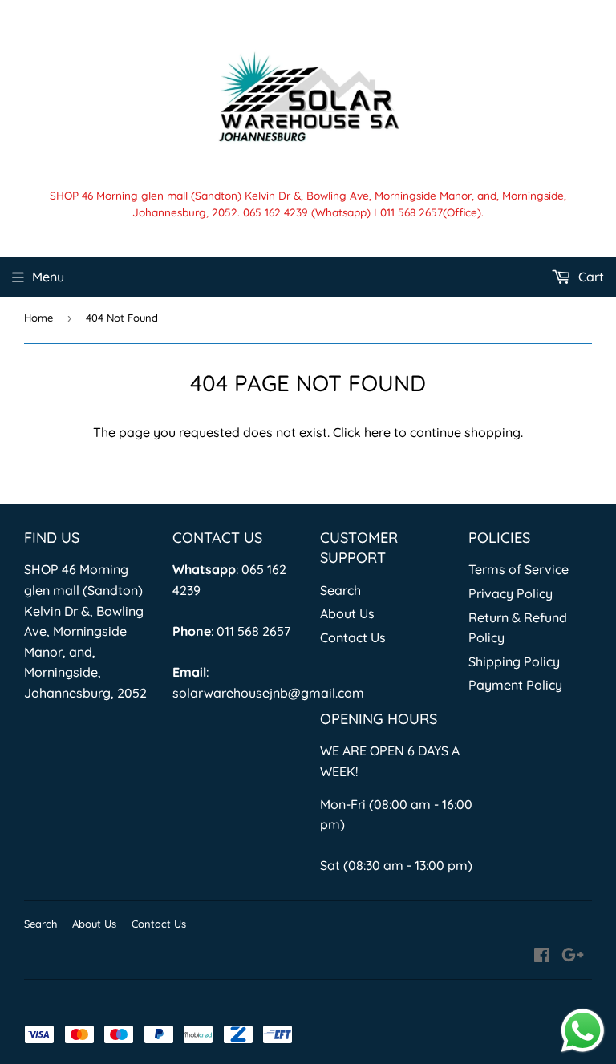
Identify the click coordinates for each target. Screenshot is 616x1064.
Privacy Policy (510, 593)
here (377, 432)
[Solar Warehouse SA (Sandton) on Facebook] (541, 957)
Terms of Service (518, 569)
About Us (347, 613)
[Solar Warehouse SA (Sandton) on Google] (572, 957)
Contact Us (353, 637)
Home (38, 317)
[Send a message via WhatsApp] (582, 1030)
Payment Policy (515, 685)
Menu (48, 277)
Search (340, 590)
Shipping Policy (514, 661)
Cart (589, 277)
